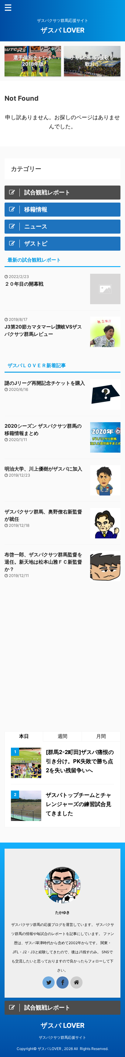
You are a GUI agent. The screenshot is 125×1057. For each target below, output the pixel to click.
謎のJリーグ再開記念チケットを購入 (45, 383)
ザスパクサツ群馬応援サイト (62, 1037)
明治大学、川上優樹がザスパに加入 (43, 469)
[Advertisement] (62, 656)
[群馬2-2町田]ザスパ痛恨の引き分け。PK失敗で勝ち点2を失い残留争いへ (80, 761)
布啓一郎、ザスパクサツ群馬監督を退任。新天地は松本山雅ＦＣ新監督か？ (43, 561)
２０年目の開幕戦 (24, 284)
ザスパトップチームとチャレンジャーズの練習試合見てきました (78, 804)
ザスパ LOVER (62, 30)
